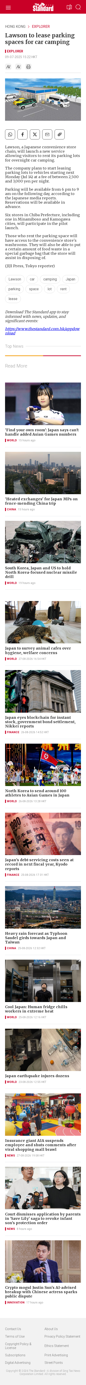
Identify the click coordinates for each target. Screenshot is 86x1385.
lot (49, 289)
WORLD (12, 440)
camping (50, 279)
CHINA (11, 509)
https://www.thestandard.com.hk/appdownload (42, 330)
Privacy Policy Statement (62, 1336)
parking (14, 289)
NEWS (11, 1155)
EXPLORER (41, 26)
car (32, 279)
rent (63, 289)
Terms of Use (15, 1336)
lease (12, 299)
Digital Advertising (18, 1362)
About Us (51, 1329)
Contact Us (13, 1329)
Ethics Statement (56, 1346)
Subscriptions (15, 1355)
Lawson (14, 279)
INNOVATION (16, 1302)
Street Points (53, 1362)
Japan (70, 279)
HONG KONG (15, 26)
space (34, 289)
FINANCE (13, 732)
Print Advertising (56, 1355)
